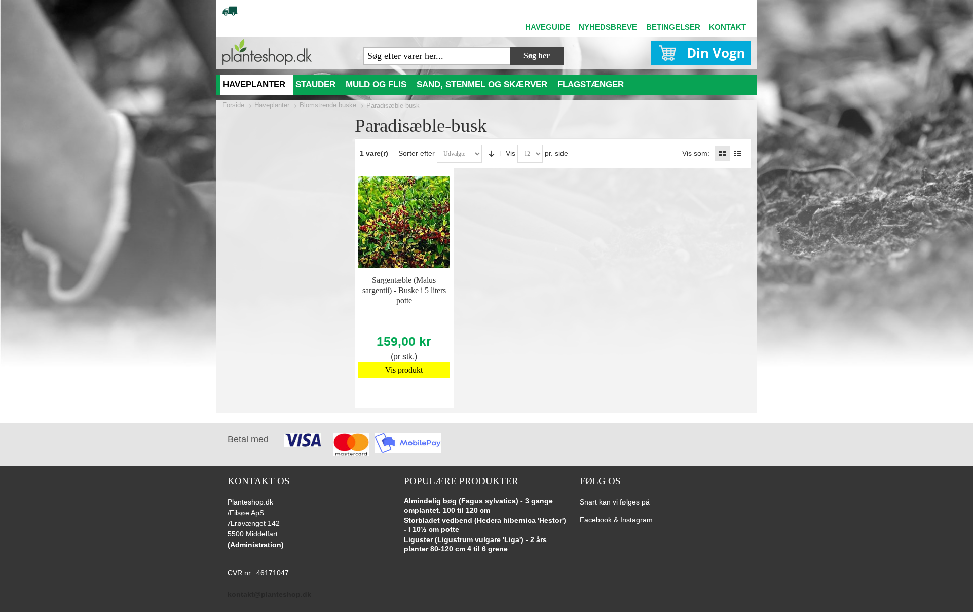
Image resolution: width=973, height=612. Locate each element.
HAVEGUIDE (547, 27)
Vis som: (695, 153)
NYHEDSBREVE (608, 27)
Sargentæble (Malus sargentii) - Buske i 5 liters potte (404, 290)
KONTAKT (727, 27)
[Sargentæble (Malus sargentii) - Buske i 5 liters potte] (404, 222)
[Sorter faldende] (491, 153)
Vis (510, 153)
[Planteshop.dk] (267, 52)
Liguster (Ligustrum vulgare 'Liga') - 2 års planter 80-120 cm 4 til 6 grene (475, 544)
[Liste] (737, 153)
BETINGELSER (673, 27)
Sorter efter (416, 153)
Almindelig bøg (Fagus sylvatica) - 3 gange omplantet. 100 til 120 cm (478, 505)
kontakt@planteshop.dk (269, 594)
